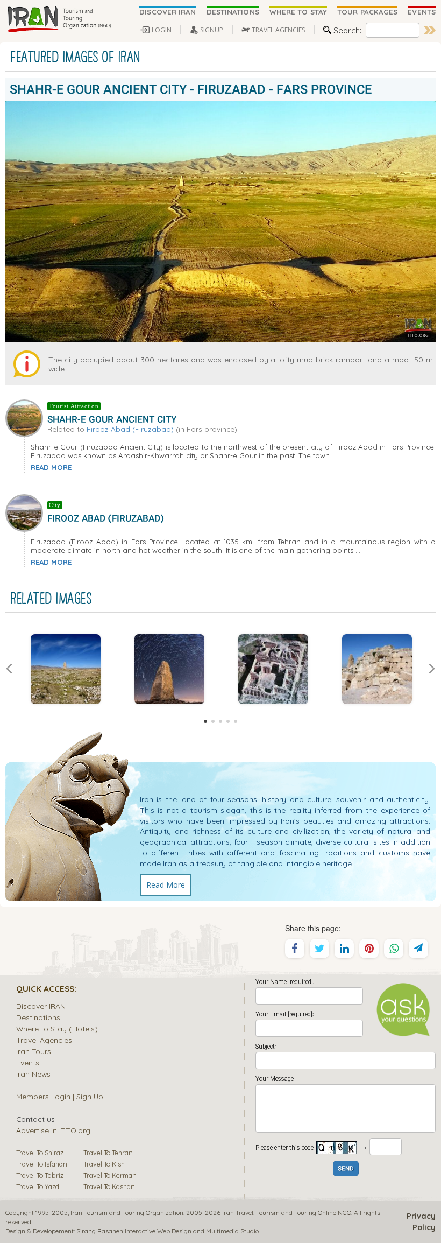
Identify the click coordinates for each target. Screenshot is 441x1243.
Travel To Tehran (108, 1152)
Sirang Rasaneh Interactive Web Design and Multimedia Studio (167, 1231)
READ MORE (51, 467)
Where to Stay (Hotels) (57, 1028)
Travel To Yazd (37, 1186)
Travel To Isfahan (41, 1164)
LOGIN (162, 29)
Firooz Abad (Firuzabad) (130, 428)
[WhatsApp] (393, 948)
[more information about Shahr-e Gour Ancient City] (26, 417)
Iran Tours (33, 1051)
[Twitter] (319, 948)
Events (27, 1062)
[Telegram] (418, 948)
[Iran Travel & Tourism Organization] (59, 20)
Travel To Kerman (110, 1175)
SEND (346, 1169)
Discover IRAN (41, 1005)
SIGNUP (211, 29)
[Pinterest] (369, 948)
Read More (165, 885)
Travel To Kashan (109, 1186)
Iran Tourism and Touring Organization (126, 1213)
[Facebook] (294, 948)
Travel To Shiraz (39, 1152)
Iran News (33, 1073)
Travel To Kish (104, 1164)
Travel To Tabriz (39, 1175)
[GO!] (430, 30)
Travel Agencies (44, 1039)
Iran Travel (237, 1213)
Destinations (38, 1017)
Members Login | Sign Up (59, 1096)
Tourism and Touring (286, 1213)
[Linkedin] (344, 948)
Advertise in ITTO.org (53, 1130)
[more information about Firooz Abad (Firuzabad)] (26, 512)
